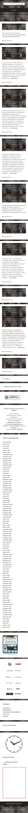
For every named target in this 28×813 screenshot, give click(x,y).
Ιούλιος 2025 (6, 469)
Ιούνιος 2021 (6, 571)
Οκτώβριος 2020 (7, 587)
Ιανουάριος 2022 (7, 556)
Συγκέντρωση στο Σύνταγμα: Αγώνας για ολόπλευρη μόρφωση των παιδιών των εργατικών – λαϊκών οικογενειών (13, 52)
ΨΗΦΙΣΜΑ (5, 716)
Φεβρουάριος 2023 (7, 529)
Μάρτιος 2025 (6, 477)
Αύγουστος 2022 (7, 542)
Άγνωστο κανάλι (9, 757)
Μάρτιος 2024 (6, 502)
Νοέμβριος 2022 (7, 535)
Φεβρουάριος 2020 (7, 604)
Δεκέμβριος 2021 (7, 558)
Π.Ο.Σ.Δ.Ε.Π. (18, 670)
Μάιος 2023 (6, 523)
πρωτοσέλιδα (8, 654)
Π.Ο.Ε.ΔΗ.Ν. (18, 677)
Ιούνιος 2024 (6, 496)
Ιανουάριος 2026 (7, 456)
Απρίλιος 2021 (6, 575)
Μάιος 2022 (6, 548)
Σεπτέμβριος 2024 (7, 490)
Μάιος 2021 (6, 573)
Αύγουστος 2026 (7, 442)
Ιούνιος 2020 (6, 596)
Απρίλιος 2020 (6, 600)
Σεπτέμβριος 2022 (7, 539)
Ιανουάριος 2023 (7, 531)
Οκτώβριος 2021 (7, 562)
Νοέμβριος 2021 (7, 560)
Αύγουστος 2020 (7, 592)
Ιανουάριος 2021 (7, 581)
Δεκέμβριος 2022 (7, 533)
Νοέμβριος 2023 (7, 510)
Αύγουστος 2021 (7, 567)
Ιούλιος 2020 (6, 594)
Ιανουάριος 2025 (7, 481)
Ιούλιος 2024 (6, 494)
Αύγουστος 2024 (7, 492)
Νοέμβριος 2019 (7, 610)
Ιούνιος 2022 (6, 546)
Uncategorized (6, 708)
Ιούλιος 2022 (6, 544)
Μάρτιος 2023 (6, 527)
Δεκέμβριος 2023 (7, 508)
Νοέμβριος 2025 (7, 460)
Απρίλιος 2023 (6, 525)
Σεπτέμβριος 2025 (7, 465)
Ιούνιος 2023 (6, 521)
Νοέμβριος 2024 (7, 485)
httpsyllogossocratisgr (14, 422)
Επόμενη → (8, 378)
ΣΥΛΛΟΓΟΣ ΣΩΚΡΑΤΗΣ (16, 429)
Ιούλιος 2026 (6, 444)
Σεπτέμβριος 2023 (7, 515)
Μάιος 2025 (6, 473)
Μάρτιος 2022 (6, 552)
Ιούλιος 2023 (6, 519)
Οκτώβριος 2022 (7, 537)
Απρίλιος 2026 (6, 450)
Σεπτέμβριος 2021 (7, 564)
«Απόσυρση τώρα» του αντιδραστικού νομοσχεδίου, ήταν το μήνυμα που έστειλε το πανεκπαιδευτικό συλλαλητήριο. (13, 248)
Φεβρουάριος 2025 (7, 479)
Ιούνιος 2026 (6, 446)
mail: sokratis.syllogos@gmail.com (14, 424)
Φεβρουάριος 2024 (7, 504)
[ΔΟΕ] (9, 664)
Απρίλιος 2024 (6, 500)
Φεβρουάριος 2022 (7, 554)
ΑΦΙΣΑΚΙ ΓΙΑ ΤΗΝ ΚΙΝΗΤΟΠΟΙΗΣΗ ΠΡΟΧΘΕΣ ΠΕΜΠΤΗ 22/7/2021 (13, 291)
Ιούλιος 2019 (6, 619)
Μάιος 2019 (6, 623)
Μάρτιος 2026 (6, 452)
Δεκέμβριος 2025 (7, 458)
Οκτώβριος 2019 (7, 612)
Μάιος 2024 (6, 498)
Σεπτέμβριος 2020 (7, 589)
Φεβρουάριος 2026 (7, 454)
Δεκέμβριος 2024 (7, 483)
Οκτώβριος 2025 (7, 463)
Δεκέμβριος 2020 (7, 583)
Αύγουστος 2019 (7, 616)
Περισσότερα (14, 78)
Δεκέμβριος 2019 (7, 608)
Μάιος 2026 (6, 448)
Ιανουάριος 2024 (7, 506)
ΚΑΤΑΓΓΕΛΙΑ (6, 714)
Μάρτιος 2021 (6, 577)
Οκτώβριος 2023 (7, 512)
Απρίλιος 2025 (6, 475)
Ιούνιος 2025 (6, 471)
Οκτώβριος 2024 (7, 487)
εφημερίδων (13, 654)
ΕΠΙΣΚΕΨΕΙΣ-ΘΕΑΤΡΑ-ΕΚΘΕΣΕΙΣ (12, 712)
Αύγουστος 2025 (7, 467)
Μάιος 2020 (6, 598)
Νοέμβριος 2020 (7, 585)
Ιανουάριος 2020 (7, 606)
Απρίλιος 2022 (6, 550)
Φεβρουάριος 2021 (7, 579)
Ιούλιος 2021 (6, 569)
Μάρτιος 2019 (6, 627)
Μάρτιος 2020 (6, 602)
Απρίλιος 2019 (6, 625)
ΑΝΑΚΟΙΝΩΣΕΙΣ (8, 40)
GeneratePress (18, 803)
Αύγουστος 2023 (7, 517)
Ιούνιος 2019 (6, 621)
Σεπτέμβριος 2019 (7, 614)
